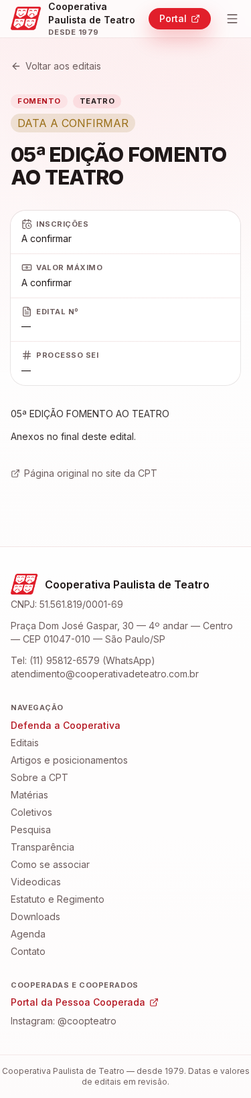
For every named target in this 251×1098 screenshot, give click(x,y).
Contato (28, 951)
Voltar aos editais (63, 66)
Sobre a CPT (39, 777)
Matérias (29, 794)
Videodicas (36, 881)
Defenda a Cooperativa (65, 725)
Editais (25, 742)
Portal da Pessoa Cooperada (78, 1002)
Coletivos (31, 812)
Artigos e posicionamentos (69, 760)
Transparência (42, 847)
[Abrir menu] (232, 19)
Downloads (35, 916)
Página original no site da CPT (90, 473)
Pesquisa (31, 829)
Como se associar (50, 864)
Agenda (28, 934)
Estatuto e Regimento (57, 899)
